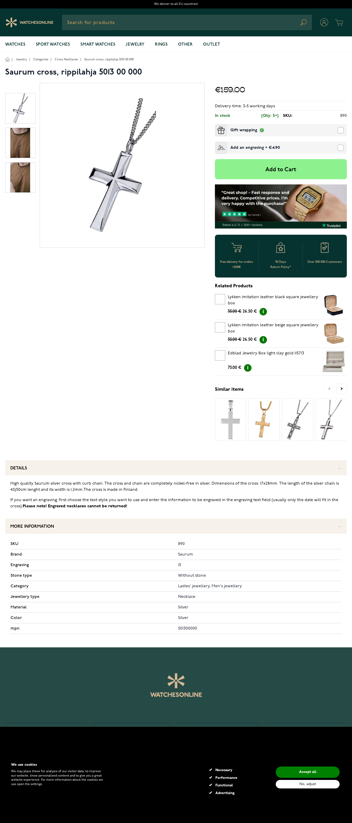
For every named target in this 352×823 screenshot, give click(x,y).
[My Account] (324, 22)
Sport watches (53, 45)
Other (185, 45)
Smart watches (97, 45)
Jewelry (135, 45)
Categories (40, 59)
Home (7, 59)
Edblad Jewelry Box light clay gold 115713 (266, 353)
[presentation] (217, 126)
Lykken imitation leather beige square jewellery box (273, 328)
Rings (161, 45)
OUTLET (211, 45)
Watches (15, 45)
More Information (32, 526)
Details (18, 468)
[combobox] (187, 22)
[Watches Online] (29, 22)
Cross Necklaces (66, 59)
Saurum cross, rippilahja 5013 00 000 (109, 59)
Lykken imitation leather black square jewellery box (273, 300)
